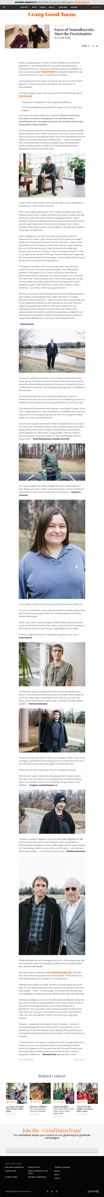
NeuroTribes (48, 72)
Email (8, 1146)
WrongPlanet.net (62, 972)
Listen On (96, 7)
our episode (25, 96)
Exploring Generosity (14, 1167)
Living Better (10, 1171)
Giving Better (34, 1167)
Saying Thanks (11, 1177)
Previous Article (26, 1059)
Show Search (4, 7)
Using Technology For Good (38, 1172)
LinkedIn (97, 46)
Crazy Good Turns (52, 14)
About (57, 1178)
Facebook (89, 46)
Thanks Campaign (62, 1167)
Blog (56, 1174)
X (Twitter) (52, 1191)
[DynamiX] (93, 1191)
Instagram (56, 1191)
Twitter (93, 46)
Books (57, 1171)
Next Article (79, 1059)
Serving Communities (37, 1177)
